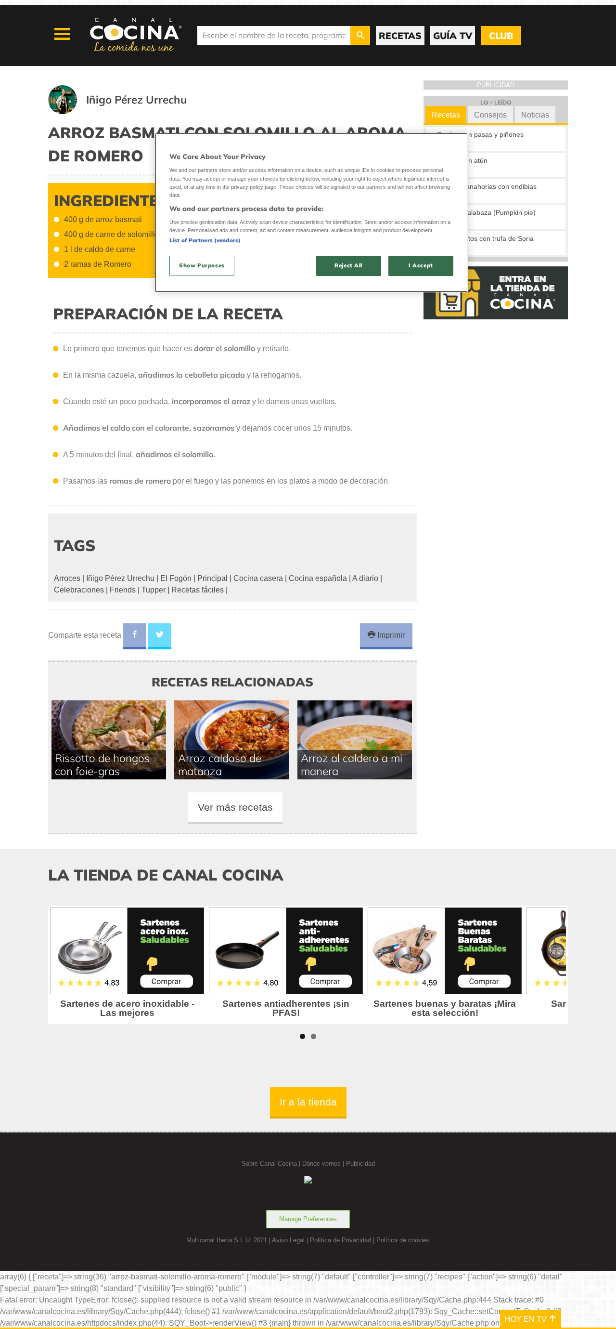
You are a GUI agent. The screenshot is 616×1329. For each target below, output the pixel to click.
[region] (311, 212)
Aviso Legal (288, 1240)
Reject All (348, 265)
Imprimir (390, 635)
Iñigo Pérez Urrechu (120, 578)
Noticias (535, 115)
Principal (212, 578)
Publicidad (360, 1163)
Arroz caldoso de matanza (219, 764)
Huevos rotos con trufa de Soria (485, 238)
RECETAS (400, 35)
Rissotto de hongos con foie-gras (102, 764)
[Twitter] (159, 636)
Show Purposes (201, 265)
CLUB (501, 35)
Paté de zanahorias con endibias (487, 186)
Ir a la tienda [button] (308, 1101)
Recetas (446, 115)
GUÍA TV (452, 35)
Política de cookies (403, 1240)
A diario (365, 578)
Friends (123, 590)
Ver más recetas (235, 807)
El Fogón (176, 578)
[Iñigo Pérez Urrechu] (129, 111)
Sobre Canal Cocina (269, 1163)
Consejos (490, 115)
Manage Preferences (308, 1219)
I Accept (421, 265)
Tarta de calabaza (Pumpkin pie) (486, 212)
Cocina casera (258, 578)
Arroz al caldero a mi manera (351, 764)
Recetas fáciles (197, 590)
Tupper (153, 590)
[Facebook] (134, 636)
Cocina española (318, 578)
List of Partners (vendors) (205, 240)
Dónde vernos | (324, 1163)
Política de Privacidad (340, 1240)
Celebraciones (79, 590)
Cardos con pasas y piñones (480, 134)
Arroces (67, 578)
